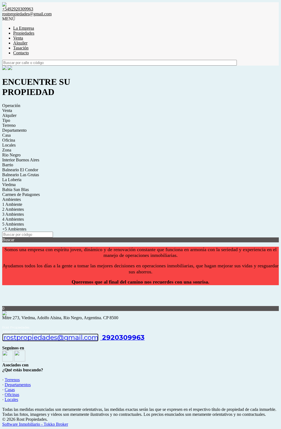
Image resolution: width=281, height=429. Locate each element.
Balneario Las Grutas (20, 174)
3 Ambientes (13, 214)
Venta (18, 38)
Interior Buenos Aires (20, 160)
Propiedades (23, 33)
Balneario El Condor (20, 169)
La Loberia (11, 179)
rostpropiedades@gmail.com (27, 14)
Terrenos (12, 379)
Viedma (9, 184)
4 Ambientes (13, 219)
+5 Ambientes (14, 229)
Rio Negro (11, 155)
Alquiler (20, 43)
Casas (10, 389)
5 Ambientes (13, 224)
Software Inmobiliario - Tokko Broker (35, 424)
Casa (6, 135)
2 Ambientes (13, 209)
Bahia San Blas (15, 189)
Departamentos (18, 384)
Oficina (8, 140)
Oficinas (12, 394)
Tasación (21, 48)
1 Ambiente (12, 204)
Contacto (21, 53)
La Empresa (23, 28)
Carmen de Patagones (21, 194)
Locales (9, 145)
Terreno (9, 125)
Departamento (14, 130)
